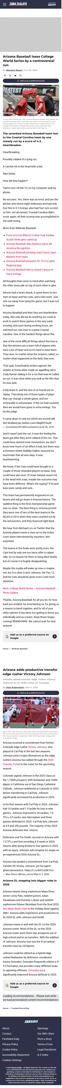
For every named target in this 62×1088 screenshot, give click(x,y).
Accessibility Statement (15, 1054)
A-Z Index (42, 1054)
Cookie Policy (10, 1049)
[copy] (20, 76)
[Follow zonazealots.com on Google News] (54, 636)
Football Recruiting (20, 1008)
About (5, 1028)
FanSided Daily (10, 1038)
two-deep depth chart (15, 908)
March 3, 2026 (41, 874)
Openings (42, 1028)
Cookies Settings (12, 1060)
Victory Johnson (37, 747)
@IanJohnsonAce (13, 870)
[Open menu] (4, 4)
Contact (6, 1033)
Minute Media (16, 1068)
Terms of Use (45, 1044)
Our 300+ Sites (45, 1033)
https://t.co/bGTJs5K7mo (39, 870)
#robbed (12, 422)
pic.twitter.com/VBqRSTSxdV (34, 422)
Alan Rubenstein (15, 687)
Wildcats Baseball (20, 649)
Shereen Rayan (14, 70)
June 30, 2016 (47, 426)
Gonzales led (35, 970)
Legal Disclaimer (46, 1049)
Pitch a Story (44, 1038)
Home (6, 649)
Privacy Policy (10, 1044)
